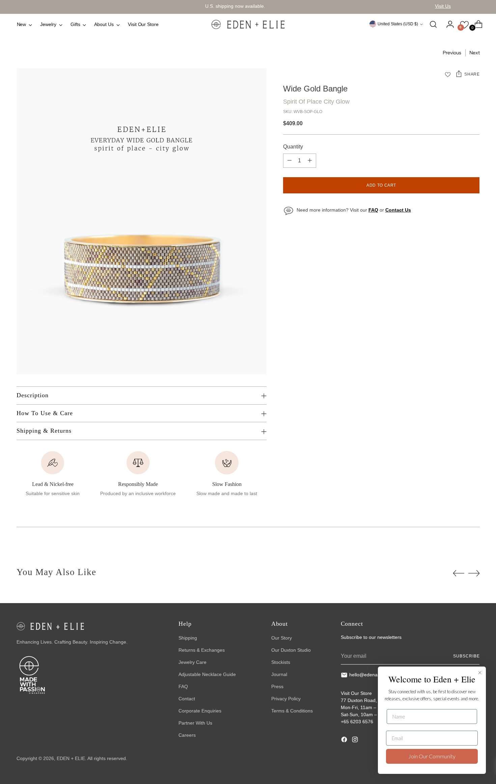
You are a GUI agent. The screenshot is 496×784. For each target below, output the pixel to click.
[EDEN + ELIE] (248, 24)
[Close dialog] (479, 672)
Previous (452, 53)
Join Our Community (432, 756)
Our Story (281, 638)
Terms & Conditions (292, 710)
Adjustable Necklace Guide (207, 674)
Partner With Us (195, 723)
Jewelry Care (192, 662)
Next (474, 53)
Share (471, 74)
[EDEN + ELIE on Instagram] (356, 740)
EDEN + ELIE (71, 758)
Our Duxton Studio (291, 650)
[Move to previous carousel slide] (458, 573)
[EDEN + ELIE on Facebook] (345, 740)
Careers (187, 735)
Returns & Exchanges (201, 650)
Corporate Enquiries (199, 710)
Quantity (293, 147)
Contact (186, 698)
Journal (279, 674)
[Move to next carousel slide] (474, 573)
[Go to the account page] (447, 24)
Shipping (187, 638)
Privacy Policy (286, 698)
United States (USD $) (398, 24)
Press (277, 686)
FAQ (183, 686)
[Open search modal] (433, 24)
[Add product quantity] (310, 160)
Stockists (280, 662)
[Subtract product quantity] (289, 160)
